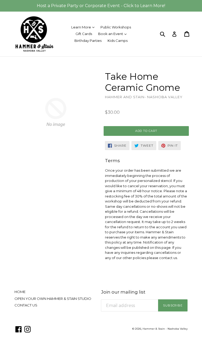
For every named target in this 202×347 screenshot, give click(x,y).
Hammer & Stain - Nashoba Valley (165, 328)
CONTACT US (25, 305)
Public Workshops (115, 27)
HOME (20, 292)
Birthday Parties (88, 40)
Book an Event (113, 33)
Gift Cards (83, 34)
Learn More (84, 27)
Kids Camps (118, 40)
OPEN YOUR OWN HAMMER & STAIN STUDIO (52, 298)
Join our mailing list (123, 292)
